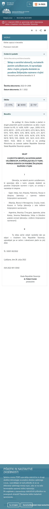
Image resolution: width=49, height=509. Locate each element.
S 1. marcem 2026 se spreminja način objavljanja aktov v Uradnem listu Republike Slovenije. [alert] (24, 23)
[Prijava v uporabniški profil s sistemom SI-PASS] (40, 4)
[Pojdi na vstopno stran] (8, 5)
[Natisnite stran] (45, 30)
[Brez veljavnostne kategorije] (5, 62)
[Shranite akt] (36, 30)
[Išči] (29, 4)
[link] (8, 18)
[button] (24, 54)
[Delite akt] (40, 30)
